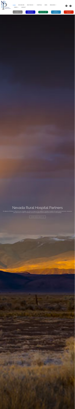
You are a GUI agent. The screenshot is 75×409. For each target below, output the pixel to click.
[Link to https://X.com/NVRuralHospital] (66, 6)
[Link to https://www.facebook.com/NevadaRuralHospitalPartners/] (70, 6)
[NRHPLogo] (6, 1)
